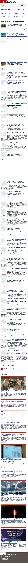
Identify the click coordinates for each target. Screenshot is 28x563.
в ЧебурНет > (22, 16)
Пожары (14, 16)
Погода (23, 13)
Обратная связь (4, 558)
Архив (10, 13)
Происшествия (5, 16)
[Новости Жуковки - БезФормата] (8, 1)
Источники (16, 13)
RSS (10, 561)
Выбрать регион (4, 559)
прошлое (12, 365)
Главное (3, 13)
